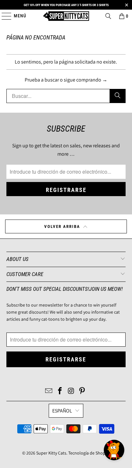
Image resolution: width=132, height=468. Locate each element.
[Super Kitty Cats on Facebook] (60, 391)
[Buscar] (108, 16)
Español (62, 410)
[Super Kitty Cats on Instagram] (71, 391)
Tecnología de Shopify (89, 453)
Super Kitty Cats (51, 453)
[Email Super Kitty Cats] (49, 391)
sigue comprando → (85, 79)
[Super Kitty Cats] (66, 16)
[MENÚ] (3, 16)
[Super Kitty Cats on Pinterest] (82, 391)
